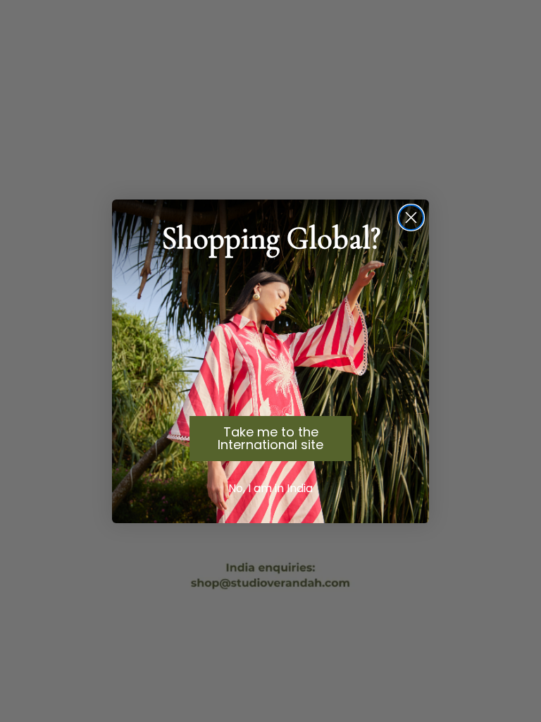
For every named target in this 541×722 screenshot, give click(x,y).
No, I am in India (270, 488)
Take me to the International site (270, 438)
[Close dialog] (411, 217)
